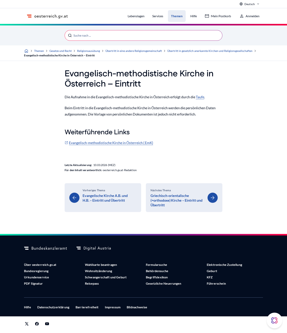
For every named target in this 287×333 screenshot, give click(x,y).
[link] (103, 197)
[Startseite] (26, 51)
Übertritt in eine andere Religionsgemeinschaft (133, 50)
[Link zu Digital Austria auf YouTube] (47, 324)
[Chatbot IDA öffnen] (274, 320)
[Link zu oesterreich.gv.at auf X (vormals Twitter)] (26, 324)
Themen (39, 50)
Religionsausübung (88, 50)
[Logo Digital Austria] (97, 248)
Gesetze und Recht (60, 50)
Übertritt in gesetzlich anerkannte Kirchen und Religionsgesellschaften (209, 50)
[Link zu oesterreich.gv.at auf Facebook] (37, 324)
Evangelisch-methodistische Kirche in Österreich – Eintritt (59, 55)
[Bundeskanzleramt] (45, 248)
